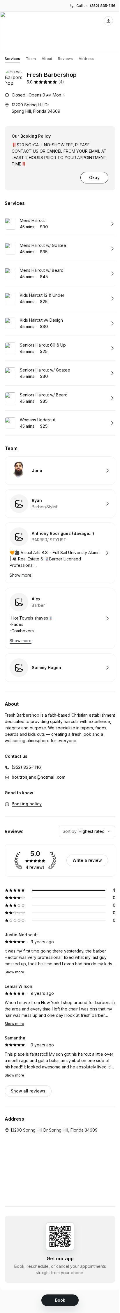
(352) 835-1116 (102, 5)
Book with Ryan (60, 504)
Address (86, 59)
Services (12, 59)
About (47, 59)
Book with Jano (60, 471)
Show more (14, 972)
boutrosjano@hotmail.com (38, 777)
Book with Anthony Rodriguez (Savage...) (60, 553)
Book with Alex (60, 618)
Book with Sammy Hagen (60, 668)
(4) (61, 81)
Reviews (65, 59)
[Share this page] (108, 21)
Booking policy (27, 803)
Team (31, 59)
